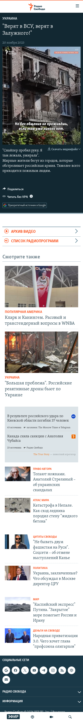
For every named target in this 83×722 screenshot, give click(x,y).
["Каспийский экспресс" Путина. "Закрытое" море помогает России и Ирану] (17, 604)
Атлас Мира (41, 500)
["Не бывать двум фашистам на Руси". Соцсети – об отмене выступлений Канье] (17, 541)
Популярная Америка (23, 312)
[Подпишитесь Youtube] (34, 670)
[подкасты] (32, 717)
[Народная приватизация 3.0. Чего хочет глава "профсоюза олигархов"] (17, 635)
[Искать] (70, 717)
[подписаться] (6, 679)
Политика (40, 568)
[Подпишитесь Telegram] (43, 670)
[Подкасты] (71, 670)
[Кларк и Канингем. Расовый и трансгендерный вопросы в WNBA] (41, 286)
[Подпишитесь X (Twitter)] (25, 670)
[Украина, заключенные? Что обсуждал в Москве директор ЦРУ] (17, 573)
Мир (36, 599)
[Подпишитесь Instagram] (53, 670)
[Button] (13, 190)
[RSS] (62, 670)
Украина (9, 19)
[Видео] (51, 717)
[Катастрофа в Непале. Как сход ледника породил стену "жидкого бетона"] (17, 505)
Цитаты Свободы (45, 536)
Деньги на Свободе (46, 630)
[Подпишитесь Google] (6, 670)
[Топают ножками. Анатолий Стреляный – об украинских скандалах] (17, 474)
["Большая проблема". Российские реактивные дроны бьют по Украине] (41, 352)
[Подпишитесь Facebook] (15, 670)
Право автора (42, 469)
